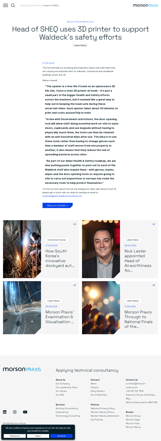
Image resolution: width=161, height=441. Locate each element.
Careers (95, 387)
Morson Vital (132, 423)
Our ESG (60, 394)
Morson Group (133, 415)
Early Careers (98, 390)
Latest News (80, 45)
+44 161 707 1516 (134, 390)
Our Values (61, 390)
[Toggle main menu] (5, 5)
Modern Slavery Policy (102, 412)
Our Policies (97, 419)
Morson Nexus (133, 427)
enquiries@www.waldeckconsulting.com (62, 196)
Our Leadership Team (67, 387)
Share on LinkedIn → (57, 205)
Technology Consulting (68, 415)
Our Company (63, 383)
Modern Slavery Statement (105, 415)
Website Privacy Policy (103, 408)
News (93, 383)
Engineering (62, 412)
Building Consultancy (67, 408)
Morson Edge (133, 419)
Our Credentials (99, 394)
